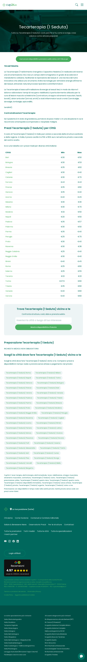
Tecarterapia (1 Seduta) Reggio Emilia (21, 413)
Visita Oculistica (9, 622)
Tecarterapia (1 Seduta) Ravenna (19, 418)
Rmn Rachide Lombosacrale (55, 646)
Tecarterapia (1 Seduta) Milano (48, 373)
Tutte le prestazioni (12, 531)
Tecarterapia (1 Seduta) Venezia (50, 393)
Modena (9, 212)
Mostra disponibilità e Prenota (44, 327)
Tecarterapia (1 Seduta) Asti (17, 453)
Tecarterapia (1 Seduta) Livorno (18, 423)
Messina (9, 202)
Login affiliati (15, 553)
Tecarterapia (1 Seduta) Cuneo (46, 453)
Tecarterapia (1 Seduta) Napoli (18, 378)
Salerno (8, 271)
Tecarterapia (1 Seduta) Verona (19, 393)
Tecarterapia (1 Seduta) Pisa (17, 458)
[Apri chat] (81, 656)
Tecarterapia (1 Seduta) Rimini (48, 423)
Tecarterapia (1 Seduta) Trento (52, 448)
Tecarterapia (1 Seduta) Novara (51, 438)
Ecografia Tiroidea (51, 655)
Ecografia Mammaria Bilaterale (56, 634)
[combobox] (43, 320)
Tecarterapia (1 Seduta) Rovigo (46, 458)
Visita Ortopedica (10, 637)
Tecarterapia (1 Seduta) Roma (18, 373)
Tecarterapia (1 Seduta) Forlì (17, 443)
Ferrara (8, 182)
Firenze (8, 187)
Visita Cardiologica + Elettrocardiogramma (19, 646)
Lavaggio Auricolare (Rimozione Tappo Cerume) (21, 652)
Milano (8, 207)
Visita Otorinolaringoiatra (13, 619)
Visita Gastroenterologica (13, 643)
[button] (82, 5)
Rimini (8, 261)
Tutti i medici (29, 531)
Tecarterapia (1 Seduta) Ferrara (19, 428)
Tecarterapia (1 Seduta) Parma (18, 403)
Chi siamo (8, 518)
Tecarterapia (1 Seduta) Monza (18, 433)
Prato (7, 241)
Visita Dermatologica (11, 634)
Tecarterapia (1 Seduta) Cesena (47, 443)
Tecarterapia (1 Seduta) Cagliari (51, 418)
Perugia (8, 236)
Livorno (8, 197)
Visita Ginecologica (11, 628)
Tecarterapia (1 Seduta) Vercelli (19, 463)
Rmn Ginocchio (50, 643)
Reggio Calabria (12, 251)
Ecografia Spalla (51, 640)
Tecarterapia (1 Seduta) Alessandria (20, 448)
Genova (8, 192)
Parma (8, 231)
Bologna (9, 162)
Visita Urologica (9, 631)
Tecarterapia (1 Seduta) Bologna (50, 383)
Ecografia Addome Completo (55, 628)
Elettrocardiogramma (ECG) (54, 631)
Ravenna (9, 246)
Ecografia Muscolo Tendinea (55, 637)
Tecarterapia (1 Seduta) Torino (48, 378)
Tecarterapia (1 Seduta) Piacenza (19, 438)
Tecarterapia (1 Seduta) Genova (19, 383)
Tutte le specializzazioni (61, 531)
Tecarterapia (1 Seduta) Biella (48, 463)
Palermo (9, 226)
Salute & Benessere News (15, 524)
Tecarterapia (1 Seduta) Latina (49, 428)
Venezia (8, 291)
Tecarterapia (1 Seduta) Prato (18, 408)
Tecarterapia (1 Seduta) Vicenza (49, 433)
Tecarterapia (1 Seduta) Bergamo (19, 468)
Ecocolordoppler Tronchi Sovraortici (57, 649)
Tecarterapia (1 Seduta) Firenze (18, 388)
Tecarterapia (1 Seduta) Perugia (54, 413)
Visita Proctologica (10, 649)
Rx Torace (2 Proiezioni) (53, 622)
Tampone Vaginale (11, 625)
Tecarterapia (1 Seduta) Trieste (49, 398)
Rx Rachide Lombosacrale (54, 652)
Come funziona (21, 518)
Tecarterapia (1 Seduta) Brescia (49, 403)
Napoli (8, 216)
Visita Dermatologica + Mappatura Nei (17, 640)
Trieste (8, 286)
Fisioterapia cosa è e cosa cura (15, 655)
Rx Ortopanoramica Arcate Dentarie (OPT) (59, 619)
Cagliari (8, 172)
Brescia (8, 167)
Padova (8, 221)
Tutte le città (43, 531)
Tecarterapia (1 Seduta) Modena (48, 408)
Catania (8, 177)
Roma (8, 266)
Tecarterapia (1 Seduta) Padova (19, 398)
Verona (8, 296)
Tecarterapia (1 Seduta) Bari (47, 388)
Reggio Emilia (11, 256)
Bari (7, 157)
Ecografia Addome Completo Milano (57, 625)
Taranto (9, 276)
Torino (8, 281)
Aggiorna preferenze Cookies (25, 595)
